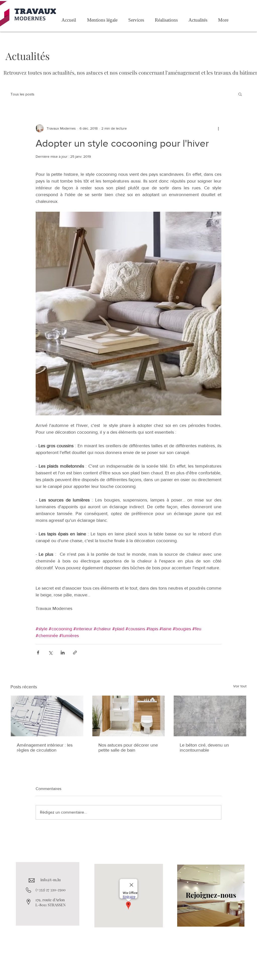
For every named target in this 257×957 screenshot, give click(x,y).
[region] (210, 896)
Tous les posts (22, 94)
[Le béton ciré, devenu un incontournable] (210, 716)
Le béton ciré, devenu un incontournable (204, 748)
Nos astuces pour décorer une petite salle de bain (128, 748)
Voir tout (239, 686)
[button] (240, 94)
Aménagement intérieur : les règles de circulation (45, 748)
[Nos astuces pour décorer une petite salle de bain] (128, 716)
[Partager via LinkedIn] (62, 652)
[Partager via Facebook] (38, 652)
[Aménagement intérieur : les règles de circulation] (47, 716)
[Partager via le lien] (75, 652)
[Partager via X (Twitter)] (50, 652)
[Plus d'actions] (218, 128)
